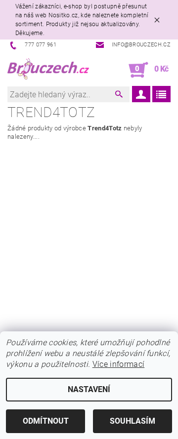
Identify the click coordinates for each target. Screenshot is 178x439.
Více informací (118, 364)
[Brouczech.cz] (48, 70)
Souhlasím (132, 421)
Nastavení (89, 389)
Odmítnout (46, 421)
